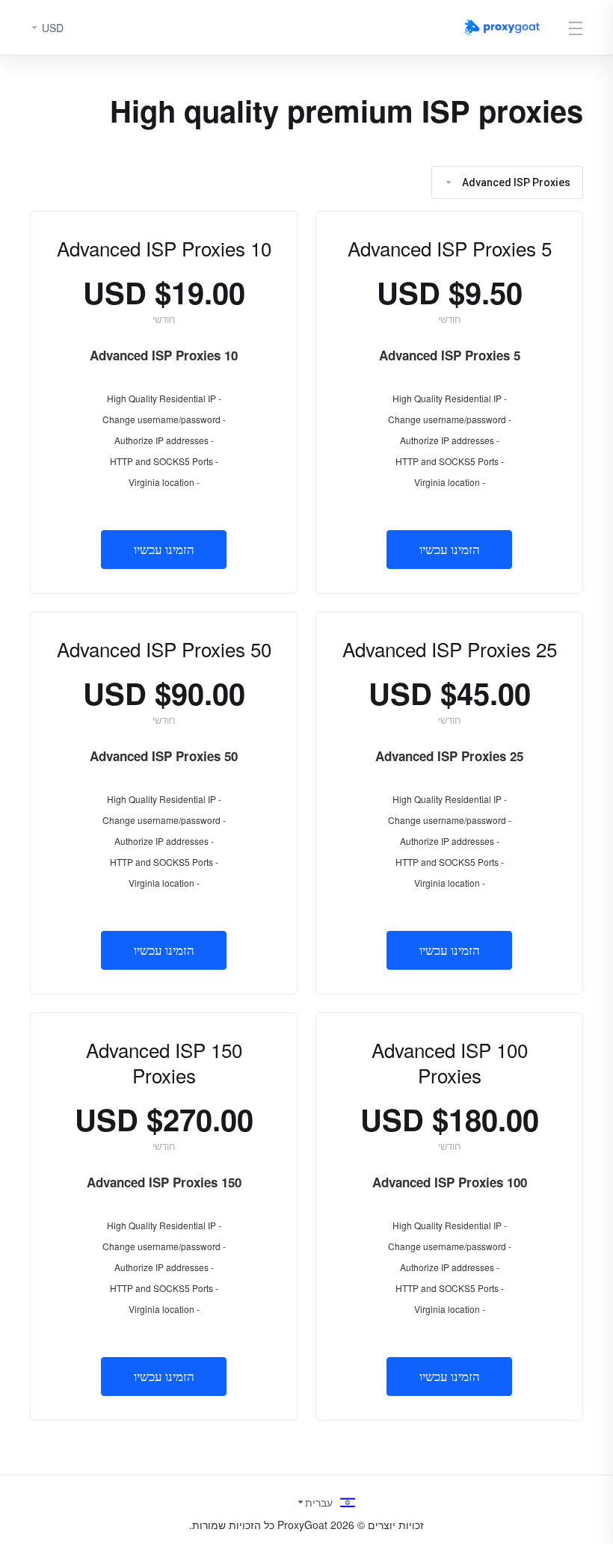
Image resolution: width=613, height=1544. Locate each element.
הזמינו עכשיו (449, 549)
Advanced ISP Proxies (516, 182)
